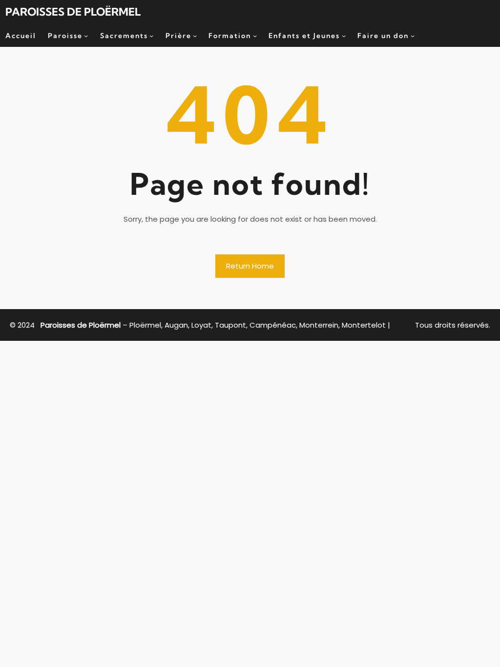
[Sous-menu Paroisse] (86, 36)
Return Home (250, 266)
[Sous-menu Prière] (195, 36)
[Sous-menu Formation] (255, 36)
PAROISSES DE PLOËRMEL (73, 12)
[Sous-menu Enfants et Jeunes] (344, 36)
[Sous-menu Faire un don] (413, 36)
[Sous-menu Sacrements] (151, 36)
